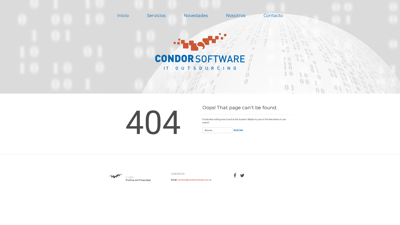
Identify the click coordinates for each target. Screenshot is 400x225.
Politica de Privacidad (138, 180)
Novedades (196, 15)
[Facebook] (235, 176)
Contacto (273, 15)
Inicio (123, 15)
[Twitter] (242, 176)
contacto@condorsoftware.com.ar (195, 180)
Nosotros (235, 15)
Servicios (156, 15)
